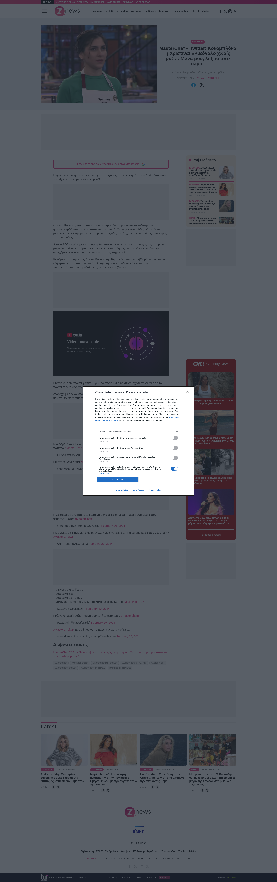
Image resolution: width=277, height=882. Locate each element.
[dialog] (138, 441)
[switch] (174, 438)
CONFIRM (117, 480)
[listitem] (138, 431)
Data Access (138, 490)
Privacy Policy (155, 490)
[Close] (188, 392)
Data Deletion (122, 490)
